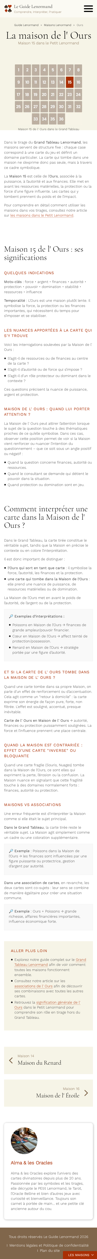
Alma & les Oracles (32, 1162)
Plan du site (50, 1250)
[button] (88, 9)
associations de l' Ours (33, 986)
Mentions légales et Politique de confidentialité (49, 1245)
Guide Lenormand (26, 25)
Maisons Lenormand (57, 25)
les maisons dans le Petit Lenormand (41, 215)
